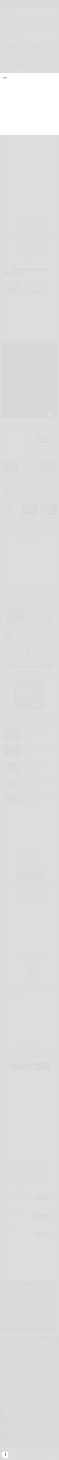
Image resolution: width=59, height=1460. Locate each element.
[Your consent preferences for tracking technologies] (5, 1455)
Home (4, 78)
